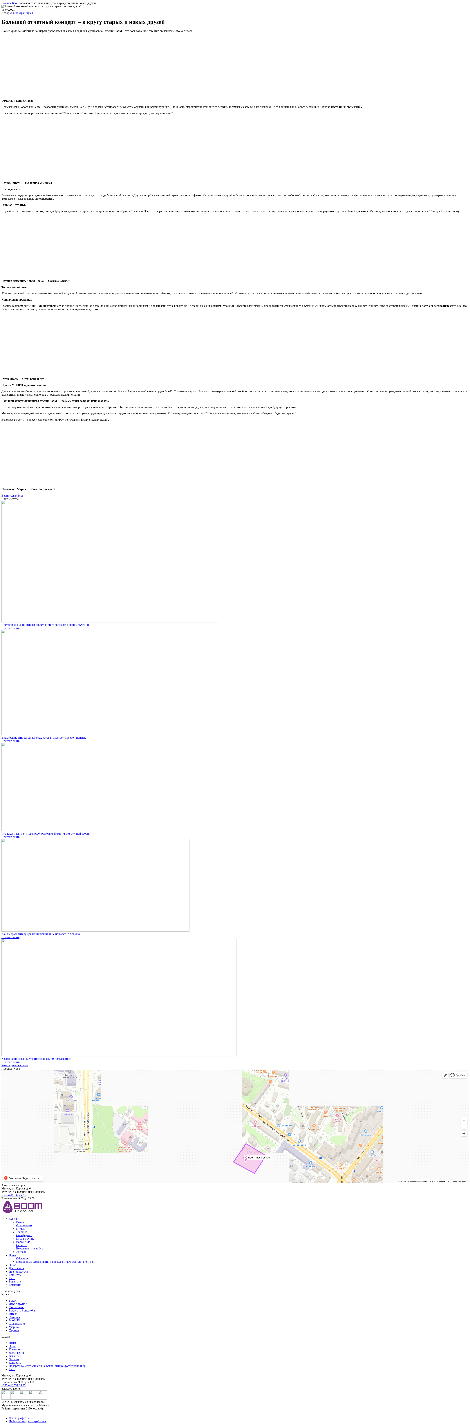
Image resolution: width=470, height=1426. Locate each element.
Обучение (22, 1258)
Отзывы (14, 1359)
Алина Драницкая (21, 12)
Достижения (16, 1268)
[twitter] (33, 1398)
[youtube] (24, 1398)
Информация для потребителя (27, 1421)
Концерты (15, 1274)
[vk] (15, 1398)
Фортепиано (24, 1225)
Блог (12, 1278)
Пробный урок (10, 1291)
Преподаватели (18, 1271)
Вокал (20, 1222)
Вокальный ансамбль (29, 1248)
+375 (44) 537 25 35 (13, 1195)
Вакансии (15, 1281)
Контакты (15, 1284)
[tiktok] (42, 1398)
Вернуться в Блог (12, 495)
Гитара (20, 1228)
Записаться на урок (13, 1185)
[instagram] (6, 1398)
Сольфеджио (24, 1235)
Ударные (21, 1232)
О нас (12, 1265)
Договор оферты (19, 1418)
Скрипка (21, 1245)
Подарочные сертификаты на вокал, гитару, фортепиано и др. (55, 1261)
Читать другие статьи (14, 1065)
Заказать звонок (11, 1388)
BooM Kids (23, 1241)
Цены (12, 1255)
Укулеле (21, 1251)
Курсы (13, 1218)
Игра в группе (25, 1238)
